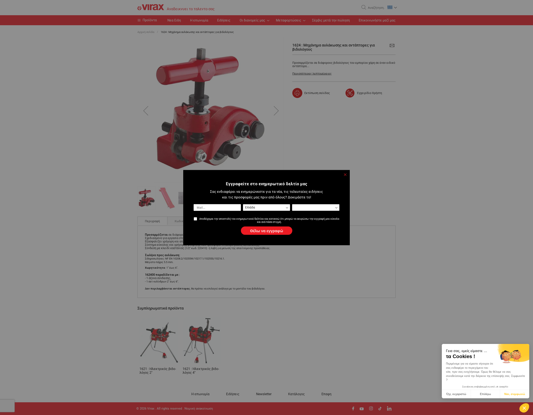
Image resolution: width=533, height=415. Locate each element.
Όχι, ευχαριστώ (456, 394)
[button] (524, 408)
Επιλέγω (485, 394)
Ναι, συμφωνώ (514, 394)
